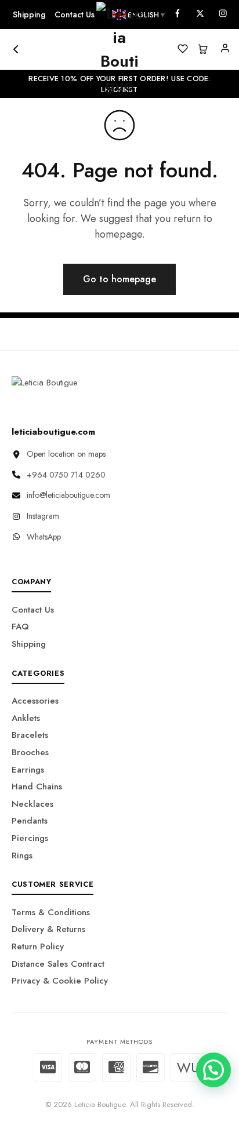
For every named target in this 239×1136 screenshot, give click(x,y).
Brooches (30, 752)
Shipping (29, 14)
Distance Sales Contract (58, 963)
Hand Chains (37, 786)
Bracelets (30, 735)
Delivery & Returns (48, 929)
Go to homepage (119, 279)
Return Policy (38, 946)
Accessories (35, 700)
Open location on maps (66, 454)
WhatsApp (44, 536)
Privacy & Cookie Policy (60, 980)
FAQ (20, 626)
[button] (213, 1070)
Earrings (28, 769)
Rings (22, 855)
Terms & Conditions (51, 912)
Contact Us (33, 609)
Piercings (30, 838)
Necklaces (32, 804)
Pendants (30, 820)
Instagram (43, 516)
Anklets (26, 718)
